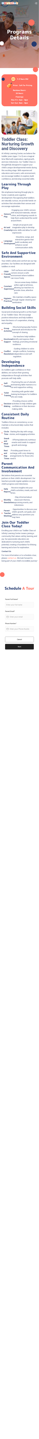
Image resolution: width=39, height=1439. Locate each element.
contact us (11, 558)
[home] (18, 3)
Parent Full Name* (11, 599)
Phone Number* (11, 623)
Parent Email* (10, 611)
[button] (35, 3)
